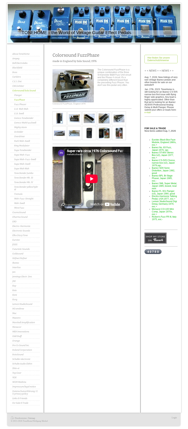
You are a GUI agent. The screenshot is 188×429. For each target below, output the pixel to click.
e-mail (147, 112)
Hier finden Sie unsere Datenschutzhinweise (158, 59)
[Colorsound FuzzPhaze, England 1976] (73, 85)
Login (174, 417)
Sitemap (31, 418)
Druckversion (20, 418)
